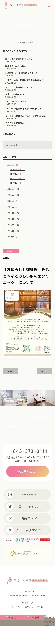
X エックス (28, 506)
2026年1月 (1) (17, 182)
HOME (22, 42)
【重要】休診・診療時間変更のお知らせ (24, 80)
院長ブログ (29, 518)
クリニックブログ (28, 530)
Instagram (29, 494)
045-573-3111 (30, 451)
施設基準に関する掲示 (15, 65)
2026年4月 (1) (17, 178)
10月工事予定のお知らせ (17, 101)
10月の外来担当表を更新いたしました (23, 108)
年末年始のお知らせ (14, 94)
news (9, 251)
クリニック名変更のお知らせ (19, 87)
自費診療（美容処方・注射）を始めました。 (26, 115)
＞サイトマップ (27, 602)
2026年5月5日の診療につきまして (21, 73)
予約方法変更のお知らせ (16, 122)
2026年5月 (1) (17, 173)
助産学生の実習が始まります (19, 58)
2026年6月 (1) (17, 169)
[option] (39, 398)
